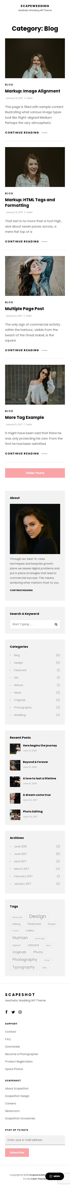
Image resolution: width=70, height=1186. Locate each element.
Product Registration (19, 1062)
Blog (9, 84)
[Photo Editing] (15, 815)
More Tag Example (24, 417)
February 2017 (23, 876)
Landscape (40, 938)
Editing (16, 924)
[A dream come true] (15, 798)
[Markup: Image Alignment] (35, 58)
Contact (10, 1032)
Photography (23, 707)
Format (15, 930)
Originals (19, 700)
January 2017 (22, 884)
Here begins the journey (40, 745)
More (48, 945)
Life (16, 678)
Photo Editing (33, 811)
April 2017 (20, 861)
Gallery (30, 930)
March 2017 (21, 869)
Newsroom (12, 1111)
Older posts (35, 473)
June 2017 (20, 854)
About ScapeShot (17, 1088)
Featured (20, 670)
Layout (16, 945)
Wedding (20, 715)
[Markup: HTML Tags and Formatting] (35, 167)
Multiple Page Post (24, 308)
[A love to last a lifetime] (15, 781)
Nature (18, 685)
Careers (10, 1103)
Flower (52, 924)
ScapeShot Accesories (20, 1118)
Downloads (12, 1047)
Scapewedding (35, 6)
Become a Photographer (21, 1054)
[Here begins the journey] (15, 749)
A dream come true (37, 795)
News (17, 693)
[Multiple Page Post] (35, 276)
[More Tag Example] (35, 385)
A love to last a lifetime (39, 778)
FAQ (8, 1039)
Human (20, 938)
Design (18, 663)
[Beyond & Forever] (15, 765)
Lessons (33, 945)
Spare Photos (14, 1069)
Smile (46, 960)
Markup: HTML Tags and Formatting (30, 202)
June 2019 (20, 846)
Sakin (30, 98)
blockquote (17, 917)
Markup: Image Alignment (32, 91)
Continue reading (26, 132)
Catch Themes (39, 1178)
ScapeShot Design (17, 1096)
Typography (23, 967)
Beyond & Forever (35, 762)
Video (44, 967)
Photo (38, 952)
